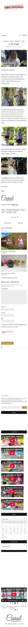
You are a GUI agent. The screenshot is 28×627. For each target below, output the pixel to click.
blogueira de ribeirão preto (13, 209)
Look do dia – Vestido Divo (8, 251)
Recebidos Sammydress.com (9, 277)
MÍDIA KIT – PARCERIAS (20, 606)
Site (2, 318)
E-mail (3, 312)
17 (3, 531)
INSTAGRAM (11, 607)
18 (6, 531)
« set (2, 537)
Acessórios (6, 41)
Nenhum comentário (17, 46)
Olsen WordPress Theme (11, 623)
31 (3, 535)
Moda (15, 212)
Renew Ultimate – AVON (7, 273)
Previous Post (7, 223)
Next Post (20, 223)
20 (14, 531)
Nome (3, 307)
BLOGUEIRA (10, 606)
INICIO (3, 606)
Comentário (4, 288)
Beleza (12, 41)
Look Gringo (9, 212)
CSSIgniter (20, 623)
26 (10, 533)
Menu (4, 35)
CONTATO (4, 607)
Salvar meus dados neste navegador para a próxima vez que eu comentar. (14, 325)
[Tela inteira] (25, 600)
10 (3, 528)
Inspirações (17, 41)
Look (3, 212)
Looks (23, 41)
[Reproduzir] (3, 600)
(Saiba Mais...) (8, 403)
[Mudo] (22, 600)
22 (21, 531)
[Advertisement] (14, 21)
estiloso (23, 209)
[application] (14, 595)
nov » (5, 537)
